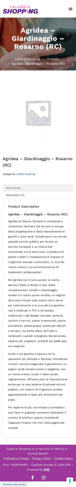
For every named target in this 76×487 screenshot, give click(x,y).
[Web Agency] (46, 469)
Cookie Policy (63, 458)
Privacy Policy (41, 458)
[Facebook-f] (32, 477)
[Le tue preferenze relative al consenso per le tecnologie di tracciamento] (69, 481)
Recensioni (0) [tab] (15, 195)
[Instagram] (43, 477)
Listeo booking (25, 174)
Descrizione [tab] (13, 187)
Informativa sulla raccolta (14, 484)
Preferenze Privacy (16, 458)
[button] (70, 9)
